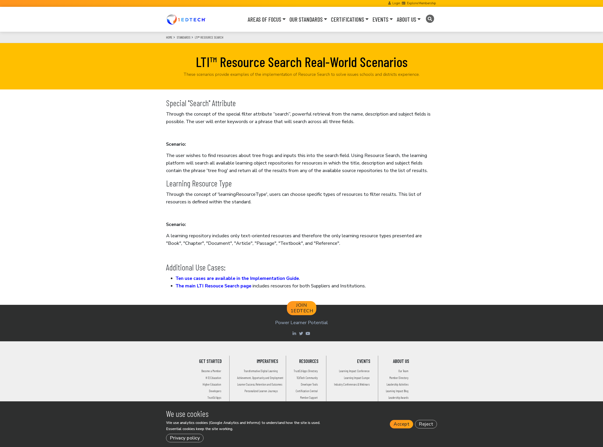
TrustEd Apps (214, 397)
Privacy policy (185, 438)
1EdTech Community (307, 378)
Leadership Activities (397, 384)
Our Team (403, 371)
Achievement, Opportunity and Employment (260, 378)
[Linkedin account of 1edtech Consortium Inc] (295, 333)
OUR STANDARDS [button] (306, 19)
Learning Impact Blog (397, 391)
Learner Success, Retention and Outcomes (259, 384)
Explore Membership (421, 3)
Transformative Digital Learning (261, 371)
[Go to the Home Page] (186, 19)
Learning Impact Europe (356, 378)
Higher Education (212, 384)
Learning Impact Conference (354, 371)
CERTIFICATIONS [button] (347, 19)
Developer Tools (309, 384)
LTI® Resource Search (209, 37)
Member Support (309, 397)
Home (169, 37)
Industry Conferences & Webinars (352, 384)
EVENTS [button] (380, 19)
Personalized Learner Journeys (260, 391)
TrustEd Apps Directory (306, 371)
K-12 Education (213, 378)
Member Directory (398, 378)
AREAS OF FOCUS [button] (264, 19)
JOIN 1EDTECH (302, 308)
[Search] (430, 19)
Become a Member (211, 371)
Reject (426, 424)
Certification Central (307, 391)
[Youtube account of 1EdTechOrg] (308, 333)
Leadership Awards (398, 397)
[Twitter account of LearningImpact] (302, 333)
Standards (184, 37)
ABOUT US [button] (406, 19)
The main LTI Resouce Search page (213, 286)
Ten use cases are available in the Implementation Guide (237, 278)
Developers (215, 391)
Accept (401, 424)
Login (396, 3)
